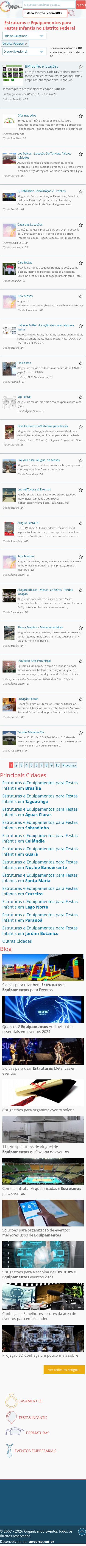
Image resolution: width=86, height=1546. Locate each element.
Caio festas (24, 262)
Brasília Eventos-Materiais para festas (42, 426)
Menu (81, 5)
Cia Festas (24, 363)
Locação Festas (27, 699)
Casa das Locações (30, 224)
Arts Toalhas (25, 556)
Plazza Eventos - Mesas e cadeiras (40, 627)
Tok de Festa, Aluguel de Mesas (38, 460)
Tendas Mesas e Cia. (30, 732)
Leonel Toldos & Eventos (34, 489)
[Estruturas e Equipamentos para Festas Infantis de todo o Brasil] (26, 43)
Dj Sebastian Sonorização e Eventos (41, 191)
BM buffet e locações (41, 66)
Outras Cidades (17, 941)
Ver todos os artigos (63, 1370)
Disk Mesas (25, 296)
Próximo (69, 765)
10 (57, 765)
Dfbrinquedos (26, 115)
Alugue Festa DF (28, 523)
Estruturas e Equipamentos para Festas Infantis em (40, 785)
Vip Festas (24, 397)
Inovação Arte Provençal (34, 661)
